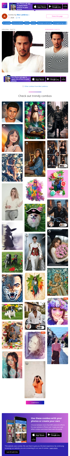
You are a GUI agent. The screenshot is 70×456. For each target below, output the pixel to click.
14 (19, 18)
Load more (35, 403)
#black (27, 23)
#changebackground (60, 23)
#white (33, 23)
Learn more (53, 448)
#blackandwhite (17, 23)
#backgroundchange (44, 23)
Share (57, 16)
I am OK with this (12, 452)
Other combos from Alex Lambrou (36, 86)
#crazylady (6, 23)
